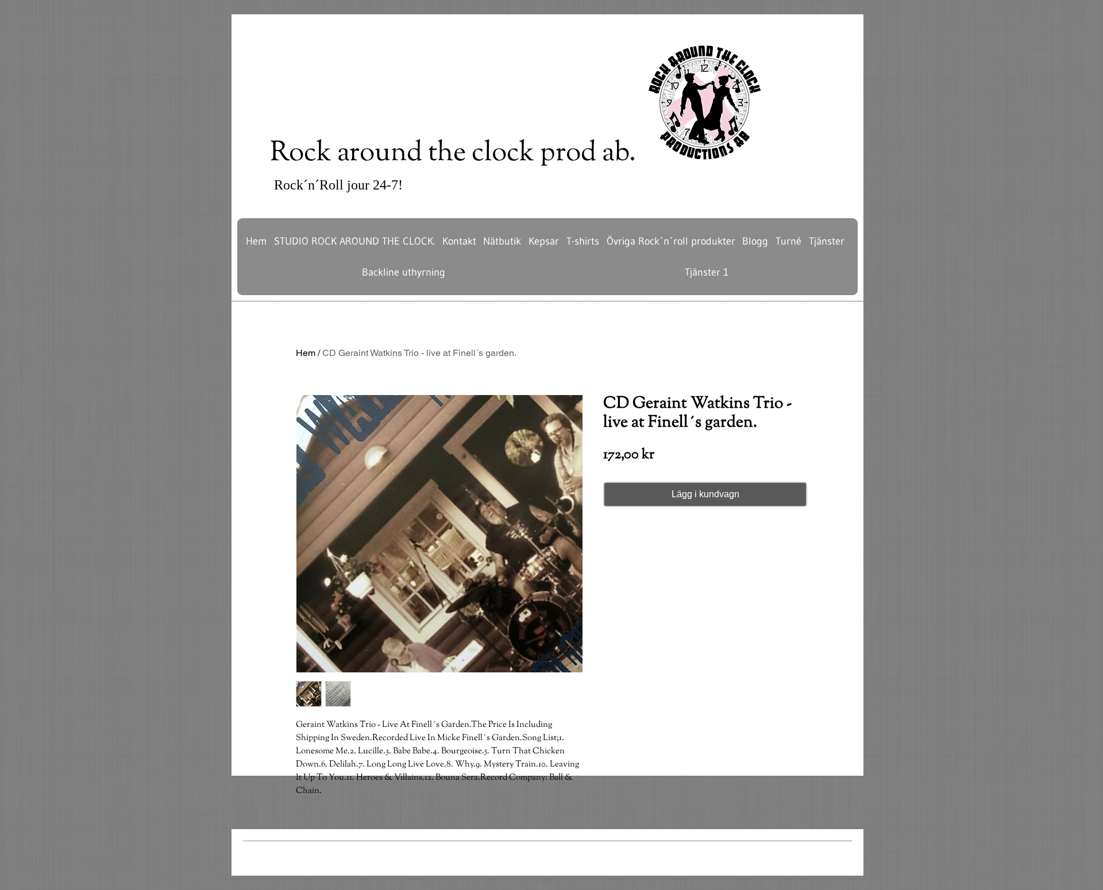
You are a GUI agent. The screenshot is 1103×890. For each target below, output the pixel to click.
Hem (305, 352)
